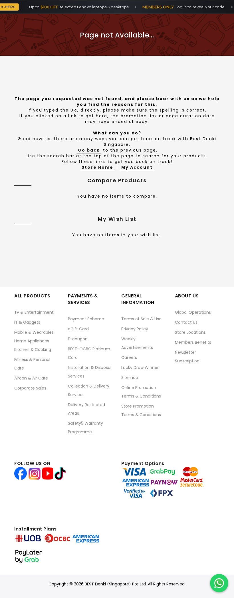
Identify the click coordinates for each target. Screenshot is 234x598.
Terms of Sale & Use (141, 319)
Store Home (97, 167)
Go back (89, 150)
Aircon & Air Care (31, 378)
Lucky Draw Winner (140, 367)
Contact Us (186, 322)
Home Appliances (31, 341)
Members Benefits (193, 342)
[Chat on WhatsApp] (219, 583)
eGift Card (78, 329)
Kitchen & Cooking (32, 349)
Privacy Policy (134, 329)
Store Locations (190, 332)
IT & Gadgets (27, 322)
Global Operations (193, 312)
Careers (129, 357)
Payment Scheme (86, 319)
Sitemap (129, 377)
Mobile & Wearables (34, 332)
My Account (137, 167)
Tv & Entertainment (34, 312)
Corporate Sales (30, 388)
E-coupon (78, 339)
